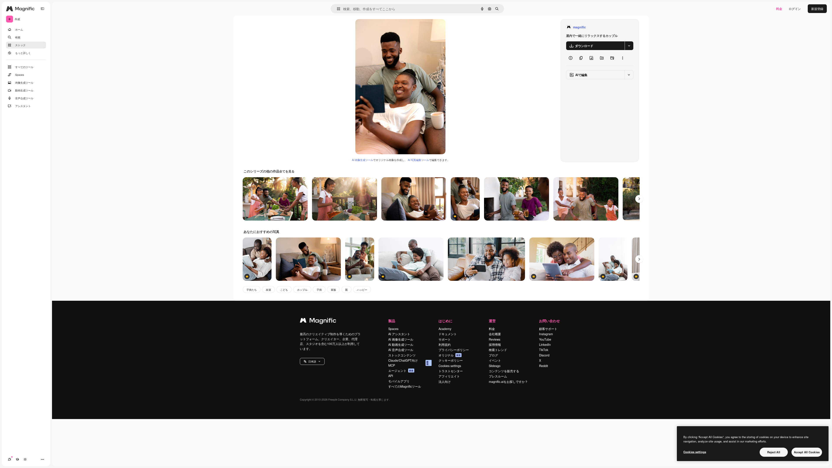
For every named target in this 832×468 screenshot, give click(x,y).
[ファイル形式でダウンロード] (629, 45)
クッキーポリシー (451, 360)
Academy (445, 329)
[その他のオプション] (622, 58)
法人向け (445, 381)
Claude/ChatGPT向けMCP (408, 362)
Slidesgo (494, 366)
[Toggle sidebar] (42, 8)
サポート (445, 339)
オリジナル (385, 27)
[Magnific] (318, 321)
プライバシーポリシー (454, 350)
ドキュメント (448, 334)
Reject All (773, 452)
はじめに (445, 320)
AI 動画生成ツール (400, 344)
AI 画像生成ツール (362, 160)
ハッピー (362, 289)
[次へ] (639, 199)
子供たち (251, 289)
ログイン (795, 8)
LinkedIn (545, 344)
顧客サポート (548, 329)
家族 (333, 289)
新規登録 (817, 8)
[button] (312, 361)
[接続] (9, 459)
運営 (492, 320)
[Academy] (17, 459)
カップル (302, 289)
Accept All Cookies (807, 452)
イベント (495, 360)
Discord (544, 355)
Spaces (393, 329)
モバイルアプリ (399, 381)
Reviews (494, 339)
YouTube (545, 339)
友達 (268, 289)
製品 (391, 320)
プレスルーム (498, 376)
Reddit (543, 366)
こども (284, 289)
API (390, 376)
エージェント (400, 370)
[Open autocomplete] (337, 8)
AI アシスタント (399, 334)
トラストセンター (451, 371)
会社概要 (495, 334)
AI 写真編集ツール (418, 160)
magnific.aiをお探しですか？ (508, 381)
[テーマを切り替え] (25, 459)
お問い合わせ (549, 320)
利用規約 (445, 344)
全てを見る (286, 171)
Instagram (546, 334)
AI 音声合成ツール (400, 350)
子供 (319, 289)
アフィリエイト (449, 376)
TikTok (543, 350)
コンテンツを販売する (504, 371)
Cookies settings (450, 366)
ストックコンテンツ (402, 355)
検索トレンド (498, 350)
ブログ (493, 355)
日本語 (312, 361)
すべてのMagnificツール (404, 386)
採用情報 (495, 344)
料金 (779, 8)
